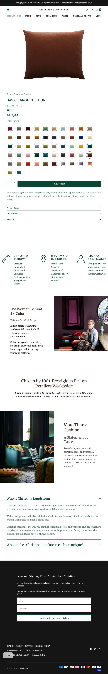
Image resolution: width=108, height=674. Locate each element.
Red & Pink (51, 16)
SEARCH (10, 646)
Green (28, 16)
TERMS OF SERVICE (33, 650)
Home (9, 94)
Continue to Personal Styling (54, 618)
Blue (38, 16)
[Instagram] (95, 649)
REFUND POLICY (42, 646)
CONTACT (28, 646)
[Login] (87, 10)
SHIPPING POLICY (15, 650)
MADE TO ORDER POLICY (18, 655)
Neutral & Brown (82, 16)
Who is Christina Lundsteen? (28, 498)
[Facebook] (91, 649)
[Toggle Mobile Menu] (9, 10)
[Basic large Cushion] (10, 128)
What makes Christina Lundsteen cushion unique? (45, 544)
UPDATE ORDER (38, 655)
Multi (65, 16)
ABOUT (19, 646)
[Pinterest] (99, 649)
